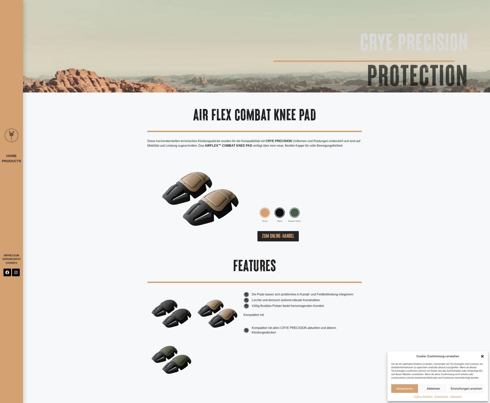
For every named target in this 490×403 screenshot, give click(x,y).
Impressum (456, 396)
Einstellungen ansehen (466, 388)
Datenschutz (441, 396)
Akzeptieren (404, 388)
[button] (482, 356)
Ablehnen (433, 388)
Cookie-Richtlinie (423, 396)
